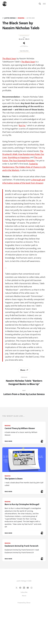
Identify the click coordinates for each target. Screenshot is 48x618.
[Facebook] (20, 588)
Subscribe (24, 592)
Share (22, 370)
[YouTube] (28, 588)
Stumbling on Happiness (19, 157)
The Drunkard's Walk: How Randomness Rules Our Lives (23, 154)
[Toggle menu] (44, 4)
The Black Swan (9, 58)
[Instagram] (31, 588)
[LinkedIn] (24, 588)
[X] (16, 588)
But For (22, 125)
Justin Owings (10, 18)
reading (21, 18)
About (24, 596)
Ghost (28, 603)
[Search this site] (40, 4)
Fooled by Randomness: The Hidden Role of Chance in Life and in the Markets (24, 166)
